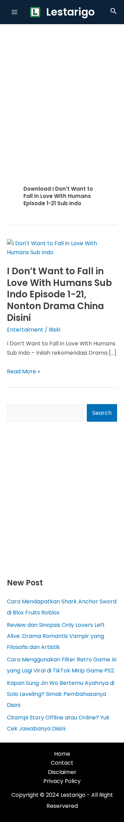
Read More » (23, 371)
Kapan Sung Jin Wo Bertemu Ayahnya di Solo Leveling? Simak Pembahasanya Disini (60, 694)
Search (102, 413)
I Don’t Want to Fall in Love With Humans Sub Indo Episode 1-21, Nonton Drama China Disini (59, 294)
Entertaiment (25, 330)
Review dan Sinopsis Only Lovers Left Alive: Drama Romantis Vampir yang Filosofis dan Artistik (56, 636)
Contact (62, 763)
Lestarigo (70, 11)
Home (62, 754)
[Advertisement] (62, 90)
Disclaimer (62, 772)
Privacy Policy (62, 781)
